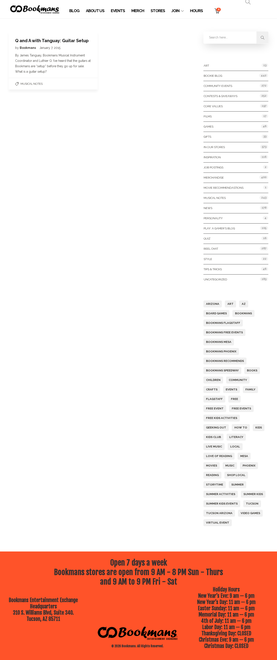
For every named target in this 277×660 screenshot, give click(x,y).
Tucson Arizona (219, 513)
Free (234, 399)
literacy (236, 437)
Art (206, 65)
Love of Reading (219, 456)
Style (208, 259)
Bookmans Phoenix (221, 351)
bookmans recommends (225, 361)
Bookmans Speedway (222, 370)
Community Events (218, 86)
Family (250, 389)
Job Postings (213, 167)
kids (258, 427)
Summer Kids (253, 494)
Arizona (212, 303)
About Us (95, 10)
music (229, 465)
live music (214, 446)
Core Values (213, 106)
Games (208, 126)
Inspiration (212, 157)
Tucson (252, 503)
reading (212, 475)
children (213, 380)
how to (240, 427)
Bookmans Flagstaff (223, 322)
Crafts (211, 389)
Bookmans (28, 48)
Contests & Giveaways (220, 96)
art (230, 303)
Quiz (207, 238)
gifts (207, 136)
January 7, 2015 (49, 48)
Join (175, 10)
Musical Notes (32, 83)
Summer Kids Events (222, 503)
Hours (196, 10)
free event (215, 408)
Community (238, 380)
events (231, 389)
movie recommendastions (223, 187)
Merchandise (214, 177)
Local (235, 446)
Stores (158, 10)
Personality (213, 218)
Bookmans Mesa (218, 342)
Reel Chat (211, 248)
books (252, 370)
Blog (74, 10)
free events (241, 408)
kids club (213, 437)
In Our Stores (214, 147)
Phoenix (249, 465)
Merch (137, 10)
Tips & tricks (213, 269)
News (208, 208)
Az (244, 303)
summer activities (220, 494)
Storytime (214, 484)
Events (118, 10)
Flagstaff (214, 399)
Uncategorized (215, 279)
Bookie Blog (213, 75)
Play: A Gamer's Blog (219, 228)
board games (216, 313)
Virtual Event (217, 522)
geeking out (216, 427)
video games (250, 513)
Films (208, 116)
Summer (237, 484)
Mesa (244, 456)
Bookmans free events (224, 332)
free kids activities (221, 418)
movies (211, 465)
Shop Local (236, 475)
